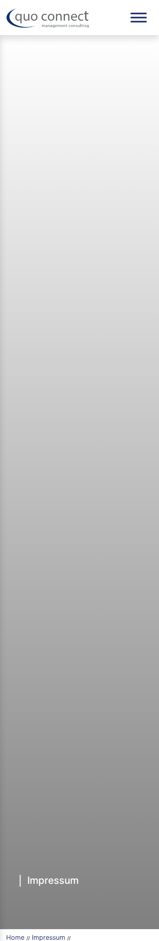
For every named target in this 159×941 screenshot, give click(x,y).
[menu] (138, 18)
